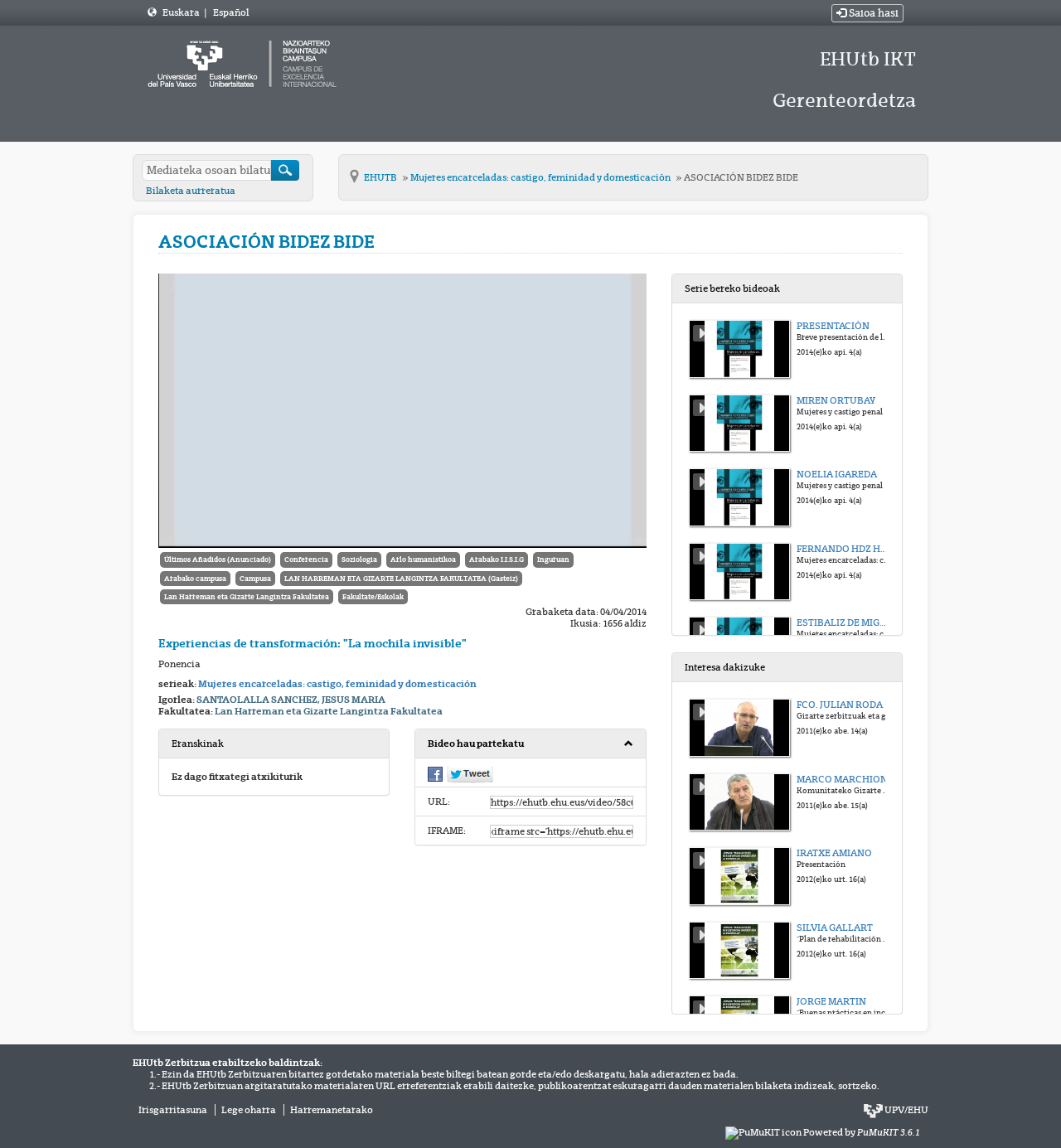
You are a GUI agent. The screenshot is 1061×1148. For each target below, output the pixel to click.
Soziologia (359, 559)
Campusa (255, 578)
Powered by (861, 1132)
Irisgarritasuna (172, 1110)
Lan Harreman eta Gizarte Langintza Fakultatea (246, 597)
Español (231, 12)
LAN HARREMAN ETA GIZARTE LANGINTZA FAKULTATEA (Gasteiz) (401, 578)
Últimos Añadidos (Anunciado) (217, 559)
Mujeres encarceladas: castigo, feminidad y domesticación (541, 177)
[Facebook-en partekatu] (435, 773)
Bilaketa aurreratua (190, 190)
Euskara (181, 12)
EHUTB (381, 177)
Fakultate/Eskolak (373, 597)
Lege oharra (248, 1110)
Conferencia (306, 559)
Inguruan (553, 559)
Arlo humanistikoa (423, 559)
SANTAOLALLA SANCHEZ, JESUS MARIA (290, 699)
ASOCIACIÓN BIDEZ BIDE (741, 177)
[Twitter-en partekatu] (470, 774)
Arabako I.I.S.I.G (496, 559)
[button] (530, 743)
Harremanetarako (331, 1110)
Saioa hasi (872, 13)
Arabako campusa (195, 578)
